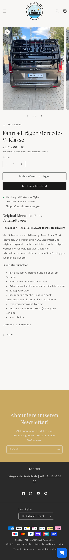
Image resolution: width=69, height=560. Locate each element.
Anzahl (6, 157)
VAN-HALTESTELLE (33, 540)
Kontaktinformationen (48, 549)
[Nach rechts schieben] (41, 116)
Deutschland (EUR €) (33, 516)
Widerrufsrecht (24, 544)
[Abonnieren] (58, 449)
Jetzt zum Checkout (34, 185)
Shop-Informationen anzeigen (23, 206)
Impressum (29, 549)
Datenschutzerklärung (44, 544)
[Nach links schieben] (27, 116)
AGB (61, 544)
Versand (16, 152)
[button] (4, 11)
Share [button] (9, 334)
